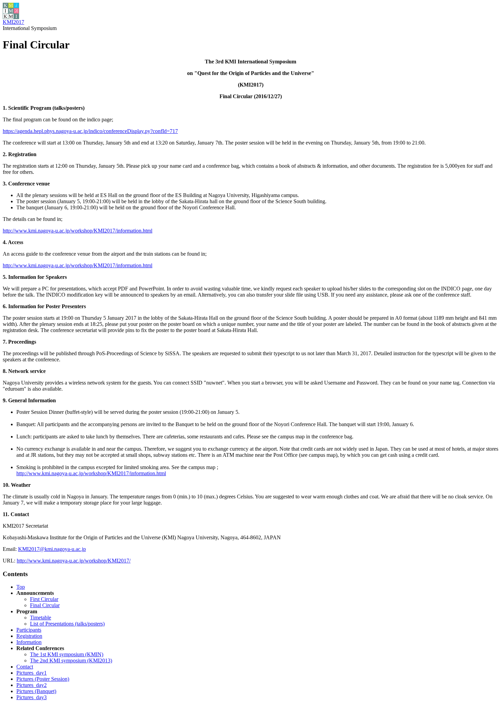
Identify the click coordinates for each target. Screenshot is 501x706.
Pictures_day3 (31, 697)
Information (29, 642)
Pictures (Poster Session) (42, 679)
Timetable (40, 617)
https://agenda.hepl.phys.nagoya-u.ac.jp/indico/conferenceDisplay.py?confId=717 (90, 131)
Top (20, 587)
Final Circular (45, 605)
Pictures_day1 (31, 673)
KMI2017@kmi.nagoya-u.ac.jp (52, 549)
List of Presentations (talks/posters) (67, 624)
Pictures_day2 (31, 685)
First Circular (44, 599)
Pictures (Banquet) (36, 691)
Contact (24, 667)
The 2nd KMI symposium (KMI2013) (71, 660)
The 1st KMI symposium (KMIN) (66, 654)
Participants (28, 630)
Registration (29, 636)
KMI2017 (13, 22)
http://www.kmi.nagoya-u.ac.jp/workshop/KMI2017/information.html (77, 231)
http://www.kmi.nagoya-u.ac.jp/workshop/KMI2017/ (74, 561)
